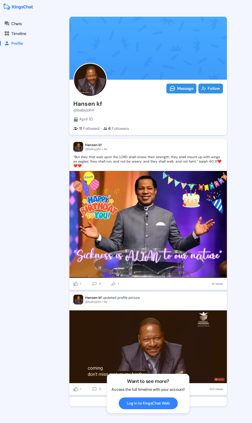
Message (185, 88)
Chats (16, 23)
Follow (214, 88)
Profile (17, 43)
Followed (89, 128)
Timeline (18, 33)
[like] (75, 283)
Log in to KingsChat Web (148, 403)
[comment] (94, 283)
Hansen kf (93, 145)
